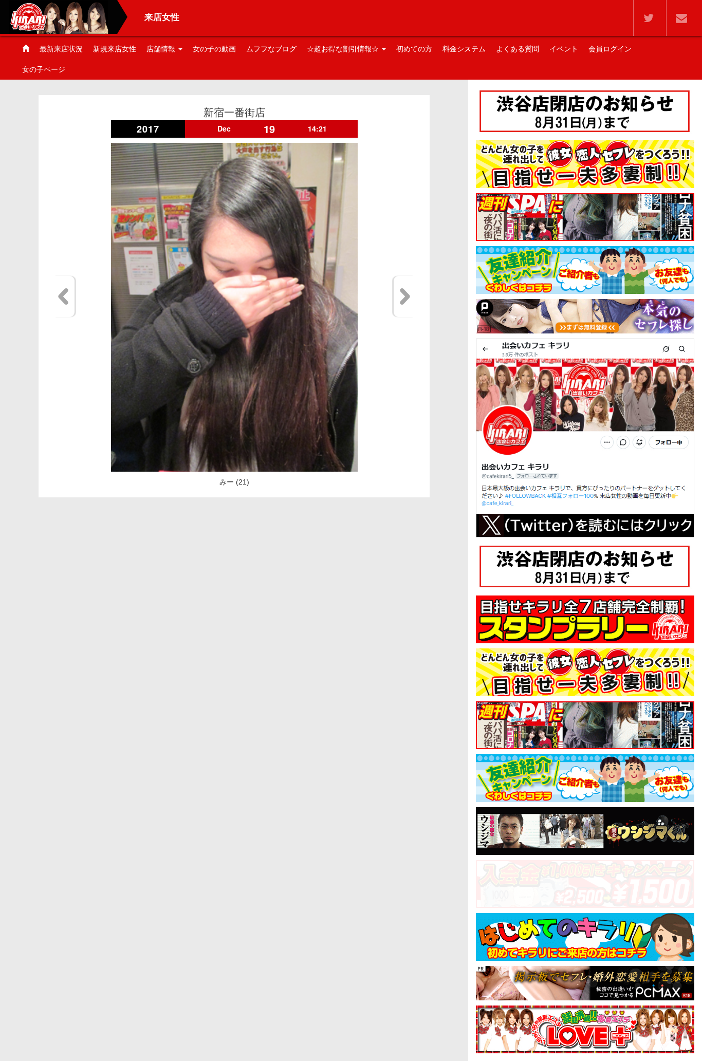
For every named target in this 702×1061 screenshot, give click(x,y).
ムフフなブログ (271, 49)
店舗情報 (161, 49)
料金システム (464, 49)
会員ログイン (610, 49)
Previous (65, 296)
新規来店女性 (114, 49)
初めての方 (414, 49)
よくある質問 (517, 49)
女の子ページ (43, 69)
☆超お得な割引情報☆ (344, 49)
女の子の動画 (214, 49)
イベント (563, 49)
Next (403, 296)
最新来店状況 (61, 49)
